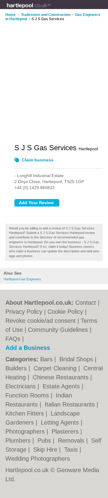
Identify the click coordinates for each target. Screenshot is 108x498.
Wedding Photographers (37, 458)
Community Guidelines (58, 329)
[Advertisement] (54, 78)
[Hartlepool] (50, 9)
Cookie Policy (65, 311)
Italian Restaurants (71, 404)
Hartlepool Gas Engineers (22, 279)
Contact (85, 302)
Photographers (25, 431)
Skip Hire (46, 449)
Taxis (72, 449)
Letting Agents (61, 422)
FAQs (12, 338)
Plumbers (18, 440)
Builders (16, 368)
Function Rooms (28, 395)
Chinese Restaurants (61, 377)
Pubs (45, 440)
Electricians (21, 386)
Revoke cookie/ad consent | (43, 320)
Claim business (37, 159)
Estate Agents (62, 386)
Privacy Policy (23, 311)
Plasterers (66, 431)
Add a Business (27, 347)
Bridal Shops (77, 359)
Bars (47, 359)
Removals (72, 440)
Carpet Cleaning (56, 368)
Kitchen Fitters (25, 413)
